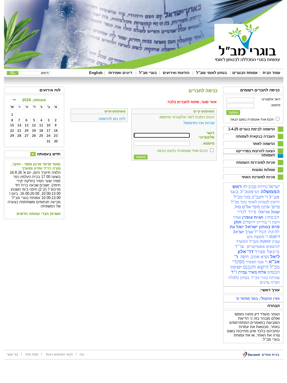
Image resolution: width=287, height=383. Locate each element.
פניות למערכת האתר (258, 177)
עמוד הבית (271, 73)
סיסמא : (275, 105)
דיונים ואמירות (120, 73)
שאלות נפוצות (263, 170)
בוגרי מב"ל (148, 73)
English (96, 73)
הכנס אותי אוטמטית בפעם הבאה (252, 119)
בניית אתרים (270, 354)
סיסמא (208, 143)
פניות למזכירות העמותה (255, 162)
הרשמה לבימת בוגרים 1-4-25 (251, 129)
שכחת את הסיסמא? (198, 123)
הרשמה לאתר (264, 144)
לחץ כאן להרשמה (112, 119)
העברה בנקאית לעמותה (255, 136)
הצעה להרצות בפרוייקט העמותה (255, 153)
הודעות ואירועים (176, 73)
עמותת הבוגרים (245, 73)
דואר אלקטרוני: (270, 99)
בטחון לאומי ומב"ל (211, 73)
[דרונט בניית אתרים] (251, 356)
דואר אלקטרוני (206, 135)
